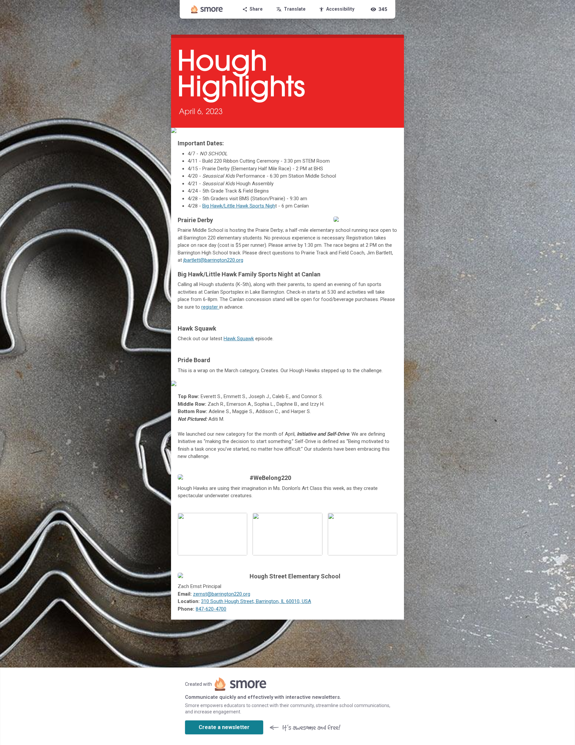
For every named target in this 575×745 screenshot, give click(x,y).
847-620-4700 (211, 609)
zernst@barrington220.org (221, 594)
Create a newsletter (224, 727)
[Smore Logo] (207, 9)
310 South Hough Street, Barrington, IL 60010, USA (256, 601)
